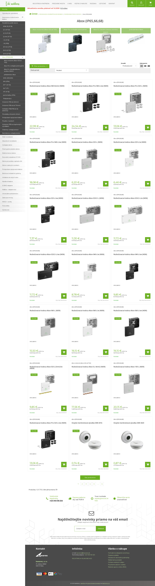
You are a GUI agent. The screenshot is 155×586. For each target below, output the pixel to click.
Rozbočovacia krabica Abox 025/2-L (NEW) (88, 198)
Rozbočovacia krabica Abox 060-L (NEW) (45, 310)
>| (102, 484)
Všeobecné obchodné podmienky (118, 557)
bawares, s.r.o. (42, 561)
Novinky (4, 9)
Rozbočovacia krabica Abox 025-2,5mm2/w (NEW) (46, 367)
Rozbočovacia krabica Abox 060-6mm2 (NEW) (47, 86)
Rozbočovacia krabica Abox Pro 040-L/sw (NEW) (48, 142)
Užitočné (102, 3)
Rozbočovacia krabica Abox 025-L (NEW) (87, 142)
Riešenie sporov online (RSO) (117, 567)
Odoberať (101, 528)
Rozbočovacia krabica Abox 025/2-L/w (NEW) (131, 198)
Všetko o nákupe (80, 3)
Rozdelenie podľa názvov (72, 14)
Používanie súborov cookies (116, 564)
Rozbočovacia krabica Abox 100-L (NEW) (129, 367)
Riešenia (93, 3)
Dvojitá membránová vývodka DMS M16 (87, 423)
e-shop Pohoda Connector (93, 583)
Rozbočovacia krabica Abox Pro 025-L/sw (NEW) (48, 423)
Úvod (34, 14)
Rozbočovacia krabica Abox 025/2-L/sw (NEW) (47, 254)
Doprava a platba (113, 555)
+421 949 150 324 (56, 501)
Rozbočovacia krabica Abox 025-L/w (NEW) (130, 142)
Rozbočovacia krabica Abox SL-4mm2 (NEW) (88, 367)
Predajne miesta (58, 3)
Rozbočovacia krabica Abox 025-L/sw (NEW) (46, 198)
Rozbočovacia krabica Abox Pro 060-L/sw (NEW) (90, 86)
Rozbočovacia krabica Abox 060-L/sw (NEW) (130, 310)
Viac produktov (90, 477)
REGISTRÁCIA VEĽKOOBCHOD (82, 558)
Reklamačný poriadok (115, 560)
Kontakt (112, 3)
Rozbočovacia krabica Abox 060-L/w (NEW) (88, 310)
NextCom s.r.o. (106, 583)
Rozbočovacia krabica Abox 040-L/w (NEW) (88, 254)
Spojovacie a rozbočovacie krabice (51, 14)
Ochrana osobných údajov (116, 562)
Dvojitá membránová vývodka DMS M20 (129, 423)
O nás (70, 3)
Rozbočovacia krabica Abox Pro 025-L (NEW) (130, 86)
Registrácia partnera (41, 3)
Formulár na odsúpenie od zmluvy (118, 553)
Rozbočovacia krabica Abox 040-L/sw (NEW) (130, 254)
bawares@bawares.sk (83, 553)
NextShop (83, 583)
